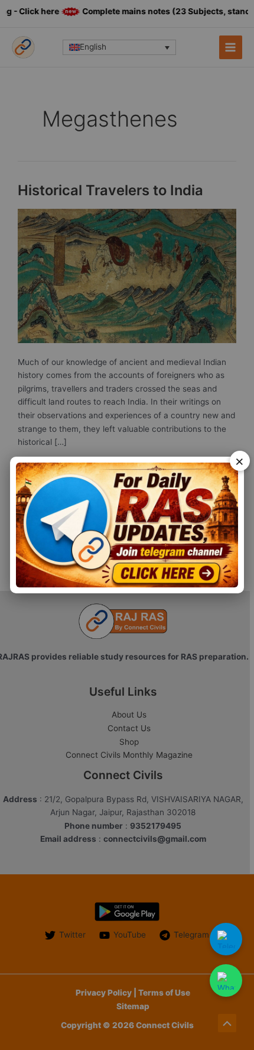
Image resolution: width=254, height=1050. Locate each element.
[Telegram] (226, 939)
